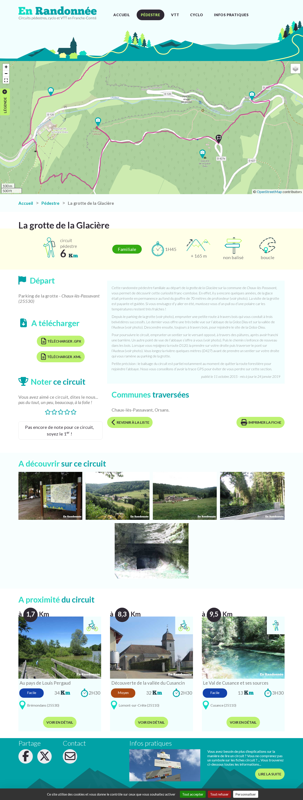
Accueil (121, 15)
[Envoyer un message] (70, 756)
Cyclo (196, 15)
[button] (219, 139)
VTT (175, 15)
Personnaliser (245, 794)
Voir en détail (59, 722)
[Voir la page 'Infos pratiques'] (164, 765)
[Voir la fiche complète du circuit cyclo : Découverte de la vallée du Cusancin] (151, 647)
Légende (5, 105)
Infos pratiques (231, 15)
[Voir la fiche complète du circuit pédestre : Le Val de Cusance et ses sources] (243, 647)
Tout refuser (219, 794)
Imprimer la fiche (264, 422)
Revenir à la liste (133, 422)
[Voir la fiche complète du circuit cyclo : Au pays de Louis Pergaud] (59, 647)
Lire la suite (269, 774)
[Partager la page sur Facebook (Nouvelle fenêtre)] (25, 756)
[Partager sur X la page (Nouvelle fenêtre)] (44, 756)
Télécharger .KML (64, 357)
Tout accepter (192, 794)
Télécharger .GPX (64, 341)
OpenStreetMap (269, 191)
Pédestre (150, 15)
